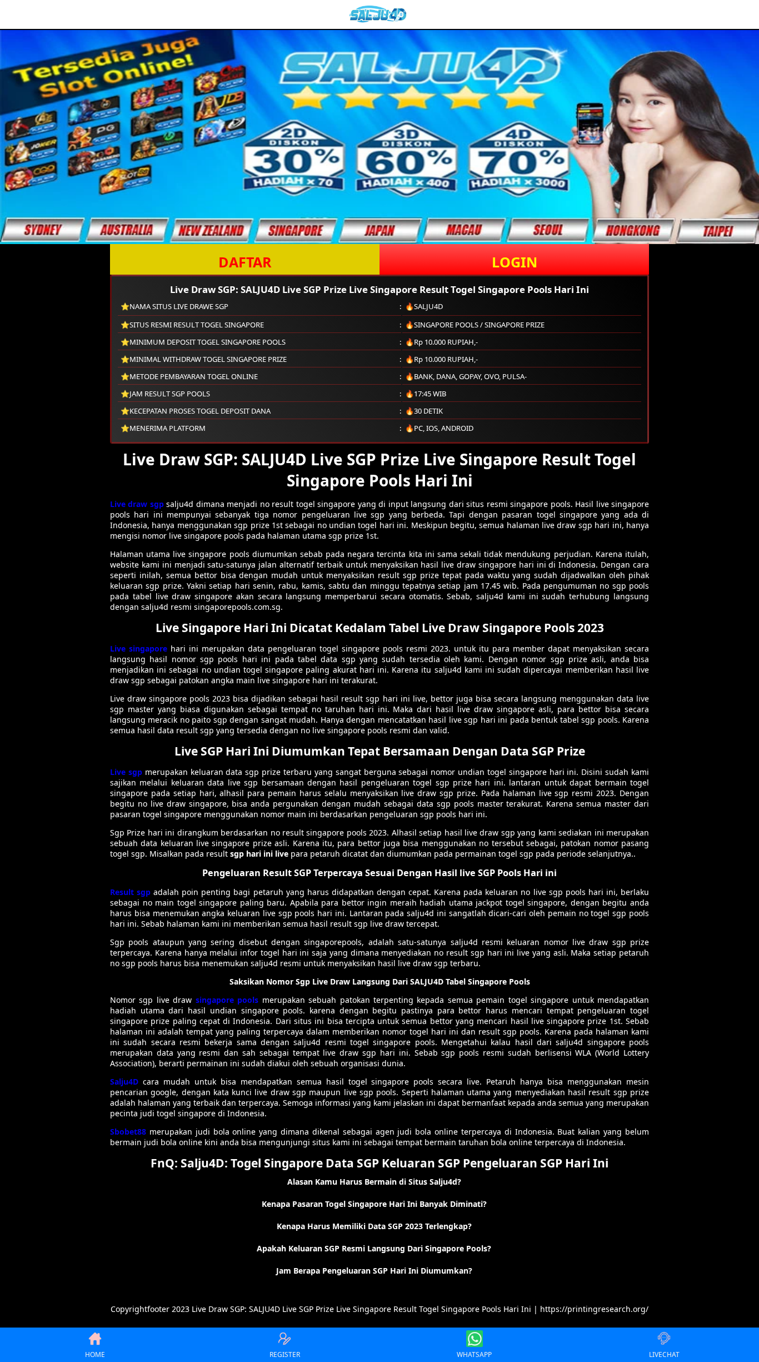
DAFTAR (245, 261)
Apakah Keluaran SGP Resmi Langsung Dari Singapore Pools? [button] (374, 1248)
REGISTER (284, 1354)
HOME (95, 1354)
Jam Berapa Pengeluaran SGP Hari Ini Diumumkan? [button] (374, 1270)
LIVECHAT (664, 1354)
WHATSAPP (474, 1354)
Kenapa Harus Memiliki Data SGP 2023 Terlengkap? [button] (374, 1226)
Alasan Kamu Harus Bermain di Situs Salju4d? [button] (374, 1181)
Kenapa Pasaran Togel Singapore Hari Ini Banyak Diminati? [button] (374, 1204)
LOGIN (514, 261)
